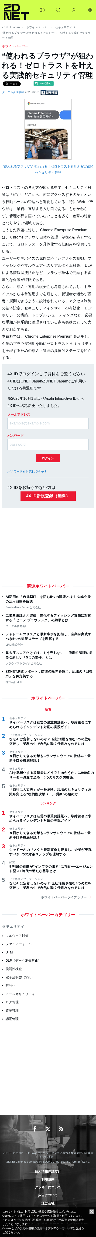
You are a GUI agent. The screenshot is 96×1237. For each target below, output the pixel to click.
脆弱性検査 (14, 969)
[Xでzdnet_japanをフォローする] (48, 1129)
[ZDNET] (16, 10)
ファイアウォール (19, 944)
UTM (9, 952)
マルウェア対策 (17, 936)
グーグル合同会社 (13, 92)
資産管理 (12, 1010)
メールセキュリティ (20, 994)
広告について (48, 1195)
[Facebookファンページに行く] (35, 1129)
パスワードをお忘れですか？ (27, 471)
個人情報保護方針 (48, 1171)
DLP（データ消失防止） (23, 960)
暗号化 (10, 985)
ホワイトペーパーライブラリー (64, 897)
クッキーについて (48, 1187)
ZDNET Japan (11, 27)
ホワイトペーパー (37, 27)
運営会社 (48, 1203)
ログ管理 (12, 1002)
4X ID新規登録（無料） (48, 496)
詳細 (78, 1228)
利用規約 (48, 1179)
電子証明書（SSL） (20, 977)
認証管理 (12, 1019)
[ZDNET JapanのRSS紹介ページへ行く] (61, 1129)
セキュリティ (63, 27)
